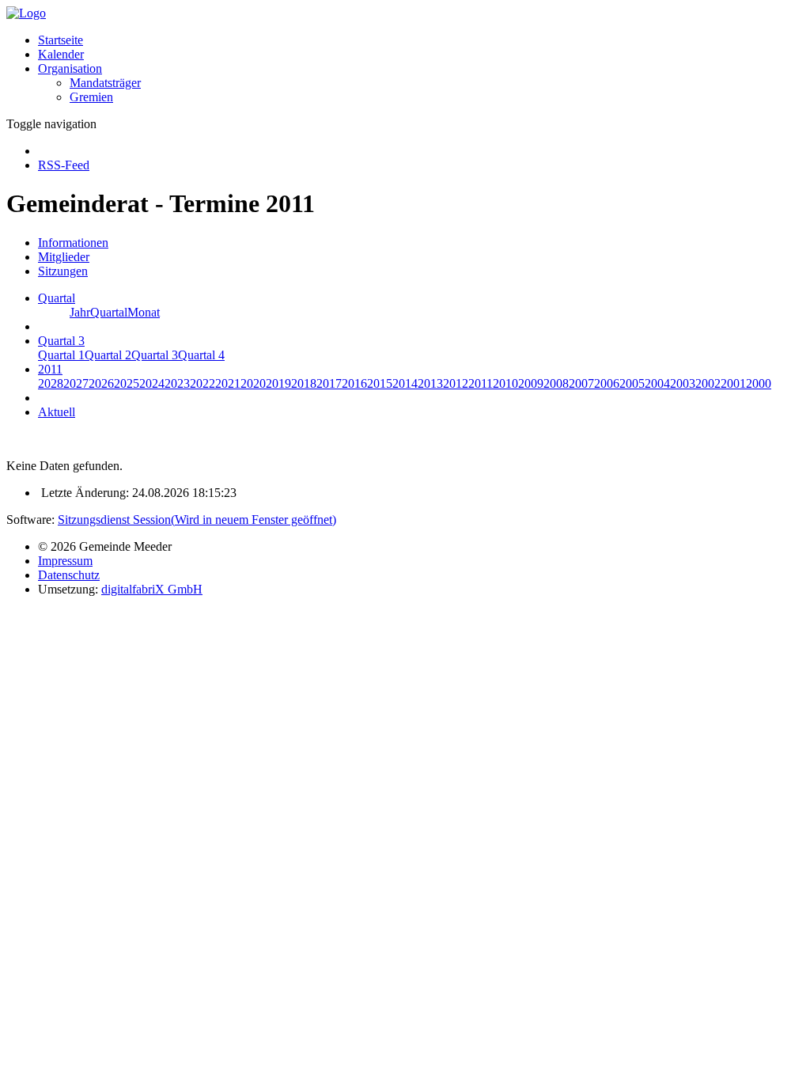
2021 (227, 383)
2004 (657, 383)
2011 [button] (50, 369)
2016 (354, 383)
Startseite (60, 40)
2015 (379, 383)
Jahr (80, 312)
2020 (253, 383)
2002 (708, 383)
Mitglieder (63, 257)
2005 (632, 383)
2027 (76, 383)
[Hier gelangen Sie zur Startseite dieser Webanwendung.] (26, 13)
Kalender (61, 54)
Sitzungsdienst (197, 519)
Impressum (65, 560)
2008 (556, 383)
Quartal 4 (201, 355)
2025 (126, 383)
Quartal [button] (56, 298)
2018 (303, 383)
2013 (430, 383)
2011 (480, 383)
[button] (70, 68)
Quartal (108, 312)
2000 (758, 383)
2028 (50, 383)
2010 (505, 383)
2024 (152, 383)
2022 (202, 383)
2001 (733, 383)
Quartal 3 (154, 355)
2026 (101, 383)
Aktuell (56, 412)
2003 (682, 383)
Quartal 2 (108, 355)
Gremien (91, 97)
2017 (329, 383)
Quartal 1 (61, 355)
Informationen (73, 242)
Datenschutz (69, 575)
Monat (143, 312)
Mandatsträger (105, 82)
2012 (455, 383)
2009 (530, 383)
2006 (606, 383)
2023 (177, 383)
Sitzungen (63, 271)
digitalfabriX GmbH (151, 589)
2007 (581, 383)
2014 (405, 383)
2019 (278, 383)
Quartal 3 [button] (61, 340)
